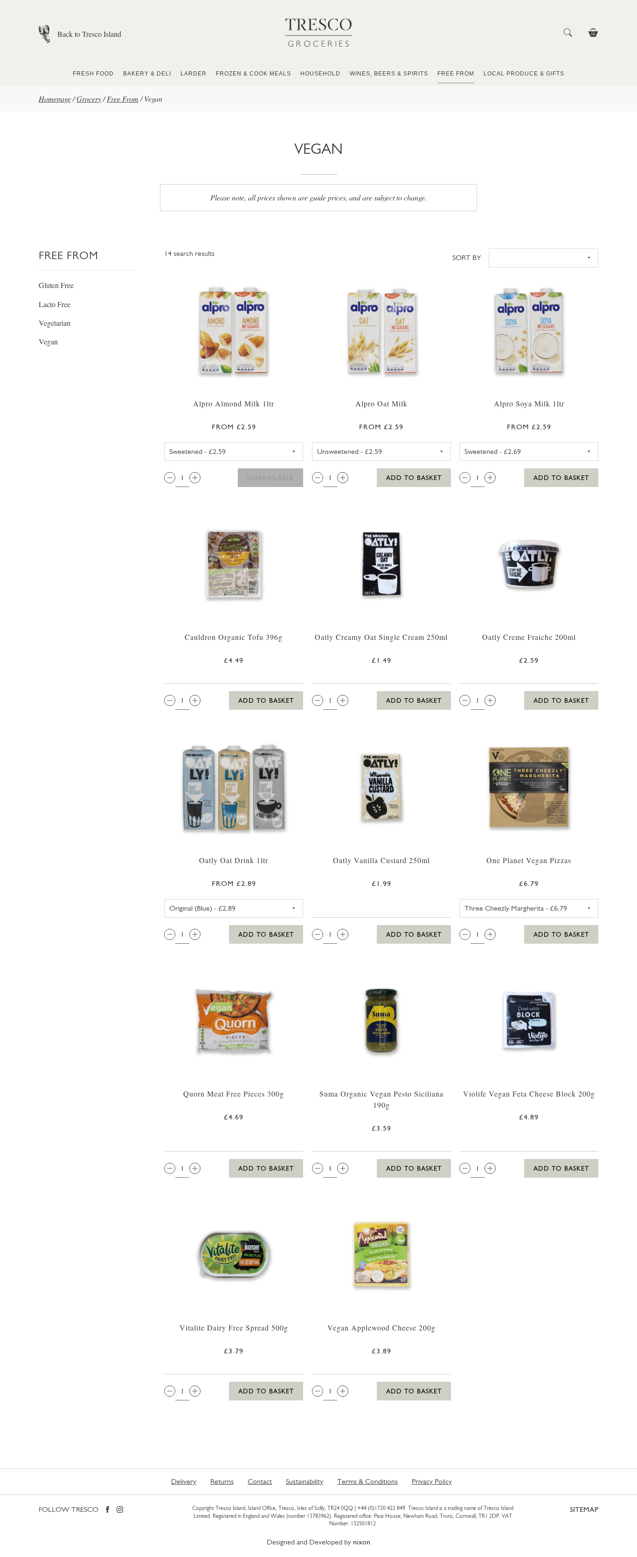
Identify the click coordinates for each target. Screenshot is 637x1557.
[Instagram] (120, 1510)
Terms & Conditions (367, 1481)
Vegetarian (54, 323)
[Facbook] (107, 1510)
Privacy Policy (432, 1481)
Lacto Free (54, 304)
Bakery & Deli (147, 73)
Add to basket (414, 477)
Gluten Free (56, 285)
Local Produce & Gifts (524, 73)
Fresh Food (93, 73)
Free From (455, 73)
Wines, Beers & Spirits (389, 73)
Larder (193, 73)
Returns (222, 1481)
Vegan (48, 341)
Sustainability (304, 1481)
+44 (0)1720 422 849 (381, 1508)
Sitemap (584, 1509)
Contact (260, 1481)
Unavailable (270, 477)
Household (320, 73)
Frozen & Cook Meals (253, 73)
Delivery (183, 1481)
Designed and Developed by (318, 1541)
